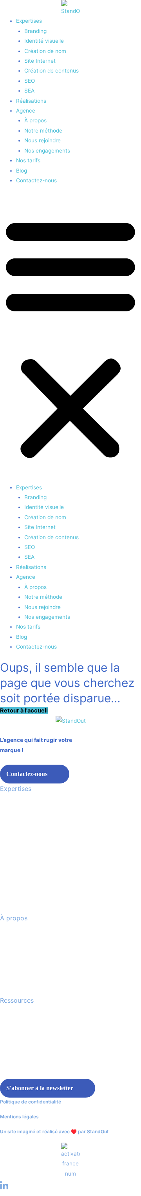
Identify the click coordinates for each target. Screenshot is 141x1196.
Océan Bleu (15, 1064)
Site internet (16, 836)
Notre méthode (43, 130)
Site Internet (40, 61)
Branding (35, 31)
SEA (29, 90)
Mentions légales (19, 1117)
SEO (29, 81)
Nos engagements (47, 150)
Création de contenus (51, 70)
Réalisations (31, 101)
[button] (70, 338)
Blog (21, 170)
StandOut (98, 1131)
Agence (25, 110)
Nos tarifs (28, 160)
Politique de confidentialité (30, 1102)
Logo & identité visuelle (31, 852)
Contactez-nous (36, 180)
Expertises (29, 21)
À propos (35, 120)
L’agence (11, 934)
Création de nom (45, 51)
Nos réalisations (21, 1032)
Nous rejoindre (42, 140)
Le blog (10, 1017)
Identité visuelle (44, 41)
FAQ (5, 1048)
